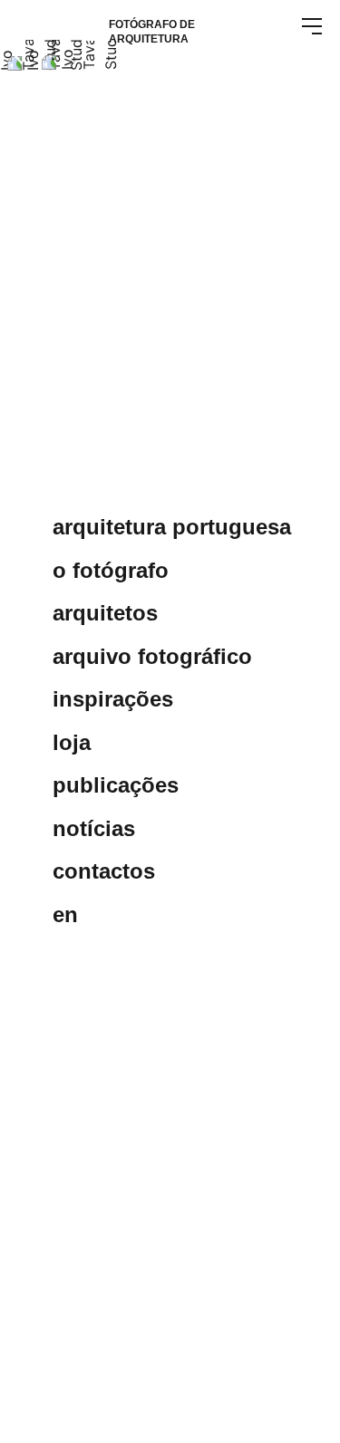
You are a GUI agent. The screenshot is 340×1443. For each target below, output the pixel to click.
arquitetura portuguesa (172, 527)
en (65, 915)
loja (72, 743)
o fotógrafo (111, 570)
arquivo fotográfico (152, 657)
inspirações (113, 699)
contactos (104, 871)
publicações (116, 785)
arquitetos (105, 613)
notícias (94, 829)
